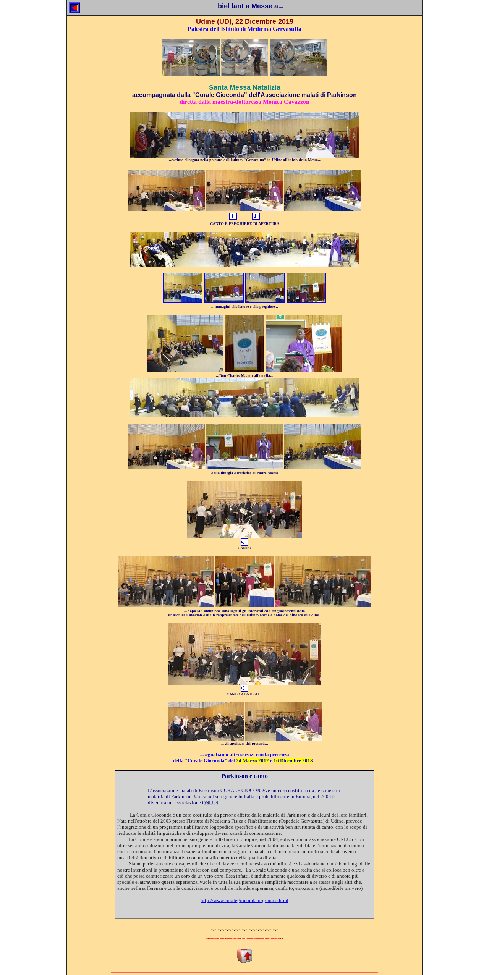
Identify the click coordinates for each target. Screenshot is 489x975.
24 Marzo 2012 (252, 760)
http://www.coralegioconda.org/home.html (244, 900)
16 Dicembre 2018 (293, 760)
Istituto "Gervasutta (247, 160)
